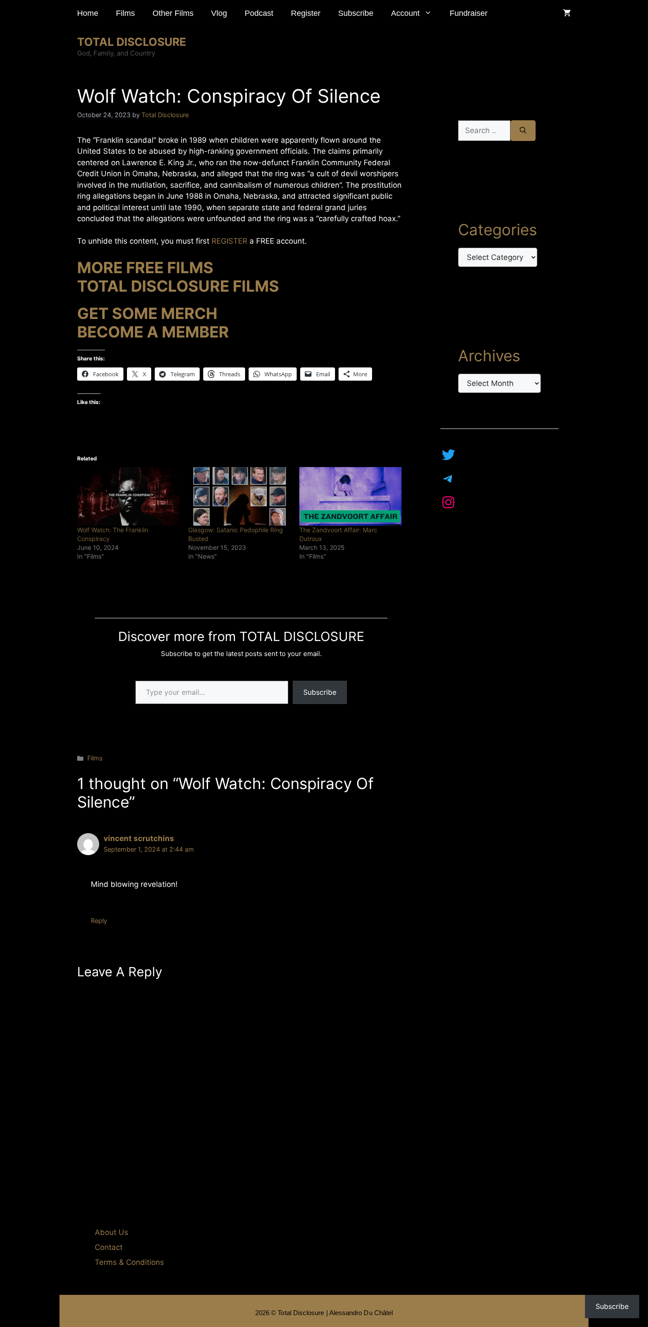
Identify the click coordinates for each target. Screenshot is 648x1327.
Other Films (173, 13)
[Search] (523, 130)
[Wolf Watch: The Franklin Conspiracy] (128, 496)
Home (87, 13)
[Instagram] (448, 502)
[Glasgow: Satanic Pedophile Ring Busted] (239, 496)
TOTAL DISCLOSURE (131, 41)
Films (125, 13)
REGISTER (231, 241)
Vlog (219, 13)
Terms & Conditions (129, 1262)
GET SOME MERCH (147, 313)
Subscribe (355, 13)
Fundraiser (469, 13)
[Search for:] (484, 130)
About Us (111, 1232)
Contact (109, 1247)
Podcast (259, 13)
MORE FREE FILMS (145, 267)
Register (305, 13)
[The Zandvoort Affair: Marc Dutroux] (350, 496)
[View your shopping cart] (567, 13)
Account (405, 13)
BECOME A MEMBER (153, 331)
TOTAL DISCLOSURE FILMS (178, 286)
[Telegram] (448, 478)
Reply (99, 920)
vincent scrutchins (139, 838)
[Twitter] (448, 455)
